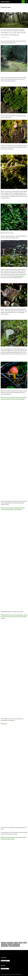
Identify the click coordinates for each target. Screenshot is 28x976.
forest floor (10, 942)
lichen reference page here (18, 276)
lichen (16, 942)
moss (25, 942)
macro (20, 942)
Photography (15, 30)
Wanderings (21, 30)
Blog (2, 30)
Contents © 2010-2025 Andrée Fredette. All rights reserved (11, 974)
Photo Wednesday (7, 30)
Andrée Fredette (5, 1)
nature (10, 944)
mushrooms (4, 944)
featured (4, 942)
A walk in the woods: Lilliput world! (13, 33)
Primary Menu (26, 1)
